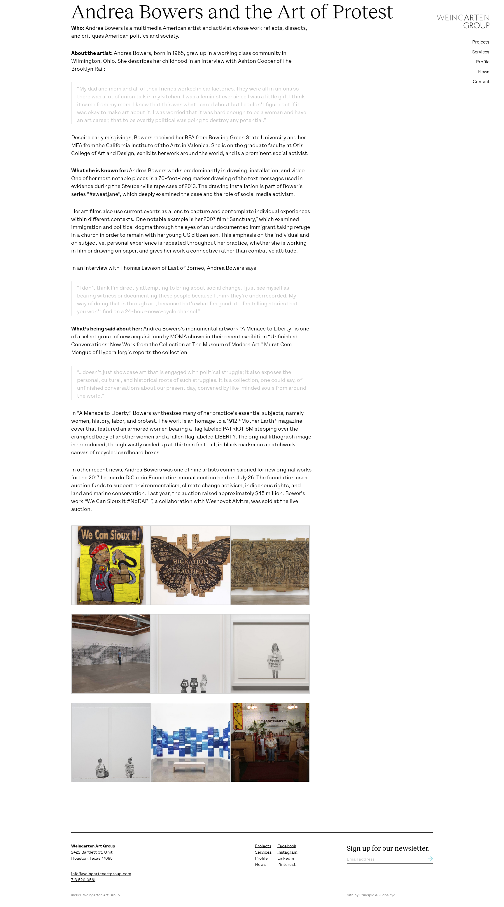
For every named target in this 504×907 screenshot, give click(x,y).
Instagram (287, 852)
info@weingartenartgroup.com (101, 873)
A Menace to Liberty (266, 328)
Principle (366, 895)
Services (480, 52)
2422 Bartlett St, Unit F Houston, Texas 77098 (93, 852)
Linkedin (285, 858)
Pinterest (286, 864)
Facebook (286, 846)
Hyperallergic (115, 352)
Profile (482, 62)
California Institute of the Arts (143, 145)
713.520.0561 (83, 879)
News (483, 72)
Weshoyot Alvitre (227, 501)
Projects (480, 42)
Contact (481, 82)
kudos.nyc (387, 895)
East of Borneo (186, 267)
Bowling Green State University (247, 137)
